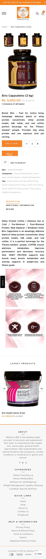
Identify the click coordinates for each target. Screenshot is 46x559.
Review (10, 209)
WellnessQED (32, 551)
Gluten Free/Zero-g (23, 475)
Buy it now (9, 154)
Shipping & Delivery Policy (23, 541)
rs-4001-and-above (34, 185)
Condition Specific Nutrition (23, 489)
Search (23, 537)
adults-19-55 (32, 181)
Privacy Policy (23, 527)
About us (23, 508)
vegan (37, 189)
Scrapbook (23, 515)
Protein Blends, (14, 177)
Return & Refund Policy (23, 531)
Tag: (4, 181)
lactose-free (19, 185)
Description (13, 201)
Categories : (7, 174)
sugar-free (29, 189)
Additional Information (20, 205)
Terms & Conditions (23, 534)
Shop (23, 505)
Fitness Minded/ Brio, (23, 174)
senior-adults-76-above (12, 189)
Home (4, 27)
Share (3, 283)
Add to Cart (12, 143)
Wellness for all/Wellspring (23, 482)
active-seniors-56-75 (16, 181)
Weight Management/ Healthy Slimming (23, 485)
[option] (9, 41)
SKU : (4, 170)
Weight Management (30, 177)
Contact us (23, 511)
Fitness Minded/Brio (23, 478)
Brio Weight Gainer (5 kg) (13, 413)
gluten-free (7, 185)
